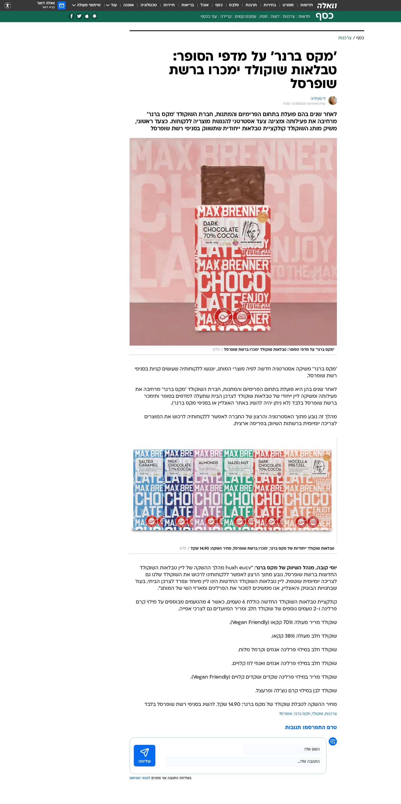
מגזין (263, 17)
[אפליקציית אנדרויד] (94, 16)
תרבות (251, 5)
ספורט (288, 5)
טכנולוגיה (148, 5)
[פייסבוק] (71, 16)
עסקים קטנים (245, 17)
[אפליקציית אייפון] (86, 16)
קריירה (225, 17)
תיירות (169, 5)
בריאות (187, 5)
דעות (275, 17)
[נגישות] (7, 5)
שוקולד (317, 714)
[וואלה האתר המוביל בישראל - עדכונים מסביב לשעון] (327, 5)
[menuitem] (303, 5)
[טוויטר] (79, 16)
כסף (219, 5)
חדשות (306, 5)
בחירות (270, 5)
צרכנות (289, 17)
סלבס (234, 5)
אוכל (204, 5)
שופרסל (285, 714)
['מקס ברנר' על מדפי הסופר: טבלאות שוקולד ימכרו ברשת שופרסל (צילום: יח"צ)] (233, 246)
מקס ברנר (302, 714)
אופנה (128, 5)
